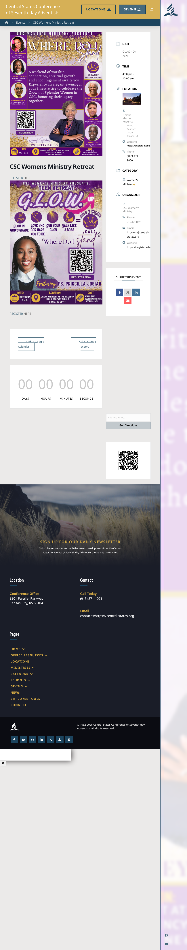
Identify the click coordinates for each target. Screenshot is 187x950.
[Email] (127, 300)
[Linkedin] (136, 292)
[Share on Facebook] (119, 292)
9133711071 (134, 221)
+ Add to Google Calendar (31, 344)
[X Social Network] (127, 292)
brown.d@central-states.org (138, 234)
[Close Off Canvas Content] (3, 763)
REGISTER (16, 178)
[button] (151, 9)
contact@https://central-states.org (107, 616)
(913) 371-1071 (91, 598)
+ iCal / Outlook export (86, 344)
